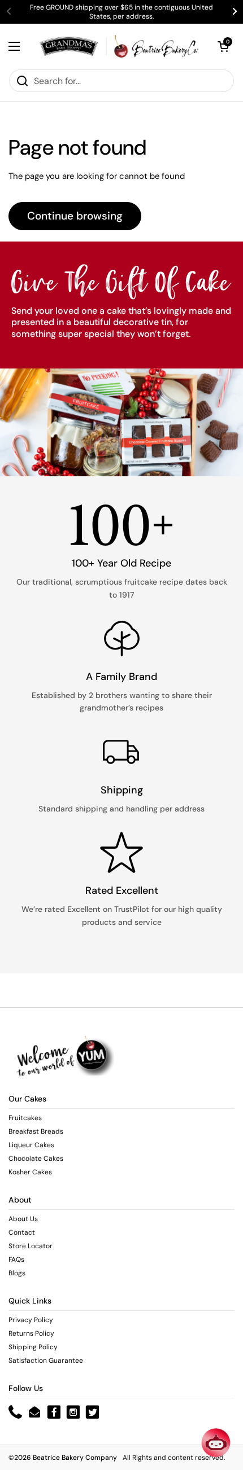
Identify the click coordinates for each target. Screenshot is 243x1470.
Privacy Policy (30, 1319)
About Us (23, 1218)
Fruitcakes (25, 1117)
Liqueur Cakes (31, 1144)
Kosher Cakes (30, 1172)
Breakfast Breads (35, 1131)
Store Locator (30, 1245)
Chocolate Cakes (35, 1158)
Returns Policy (31, 1333)
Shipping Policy (33, 1346)
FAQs (16, 1259)
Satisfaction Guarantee (45, 1360)
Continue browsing (75, 216)
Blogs (16, 1273)
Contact (21, 1232)
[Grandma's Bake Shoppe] (118, 46)
